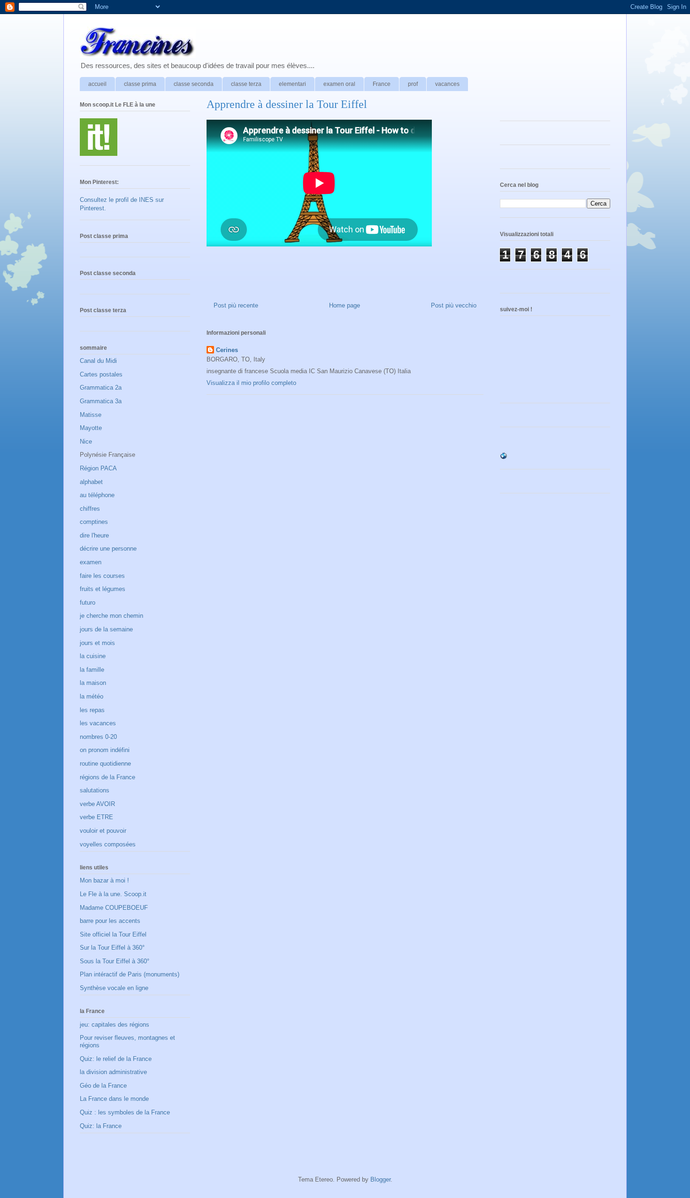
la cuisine (93, 656)
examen (90, 562)
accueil (97, 84)
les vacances (98, 723)
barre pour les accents (110, 920)
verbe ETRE (96, 817)
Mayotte (91, 427)
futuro (87, 602)
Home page (344, 305)
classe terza (246, 84)
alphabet (91, 481)
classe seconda (194, 84)
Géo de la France (103, 1085)
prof (413, 84)
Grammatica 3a (101, 401)
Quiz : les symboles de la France (125, 1112)
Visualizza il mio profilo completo (251, 382)
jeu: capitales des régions (114, 1024)
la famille (92, 669)
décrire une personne (108, 548)
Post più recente (236, 305)
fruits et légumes (102, 588)
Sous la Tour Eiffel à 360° (114, 961)
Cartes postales (101, 374)
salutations (94, 790)
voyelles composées (108, 844)
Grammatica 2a (101, 387)
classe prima (140, 84)
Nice (86, 441)
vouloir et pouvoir (103, 830)
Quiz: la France (101, 1125)
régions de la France (107, 777)
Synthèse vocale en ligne (114, 987)
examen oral (339, 84)
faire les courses (102, 575)
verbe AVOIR (97, 803)
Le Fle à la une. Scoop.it (113, 894)
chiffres (90, 508)
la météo (91, 696)
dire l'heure (94, 535)
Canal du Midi (98, 360)
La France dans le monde (114, 1098)
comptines (94, 521)
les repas (92, 710)
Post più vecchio (453, 305)
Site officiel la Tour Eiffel (113, 934)
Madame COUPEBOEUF (114, 907)
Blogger (380, 1179)
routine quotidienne (105, 763)
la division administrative (113, 1071)
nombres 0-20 (98, 736)
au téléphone (97, 495)
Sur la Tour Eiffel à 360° (112, 947)
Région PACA (98, 468)
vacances (447, 84)
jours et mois (97, 642)
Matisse (90, 414)
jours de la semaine (106, 629)
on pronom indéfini (105, 749)
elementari (292, 84)
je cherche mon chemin (111, 615)
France (382, 84)
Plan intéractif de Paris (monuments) (129, 974)
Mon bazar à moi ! (104, 880)
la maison (93, 682)
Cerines (227, 349)
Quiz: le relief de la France (116, 1058)
